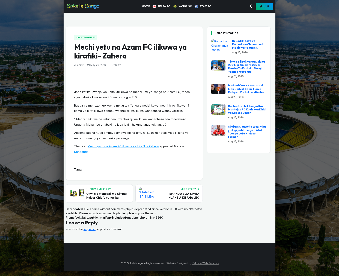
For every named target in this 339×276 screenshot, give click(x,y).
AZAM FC (205, 6)
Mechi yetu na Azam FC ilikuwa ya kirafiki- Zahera (123, 146)
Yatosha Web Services (205, 263)
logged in (90, 229)
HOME (146, 6)
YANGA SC (185, 6)
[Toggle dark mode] (251, 6)
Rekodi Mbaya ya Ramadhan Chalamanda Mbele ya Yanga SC (248, 44)
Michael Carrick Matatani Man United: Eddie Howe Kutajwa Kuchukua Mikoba (246, 89)
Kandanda (81, 152)
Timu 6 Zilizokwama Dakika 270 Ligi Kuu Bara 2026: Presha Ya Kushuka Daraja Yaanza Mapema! (246, 67)
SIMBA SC (163, 6)
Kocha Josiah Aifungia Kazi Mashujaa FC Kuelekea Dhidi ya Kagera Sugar (247, 109)
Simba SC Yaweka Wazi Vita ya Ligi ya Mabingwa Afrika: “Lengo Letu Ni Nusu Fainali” (247, 132)
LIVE (266, 6)
